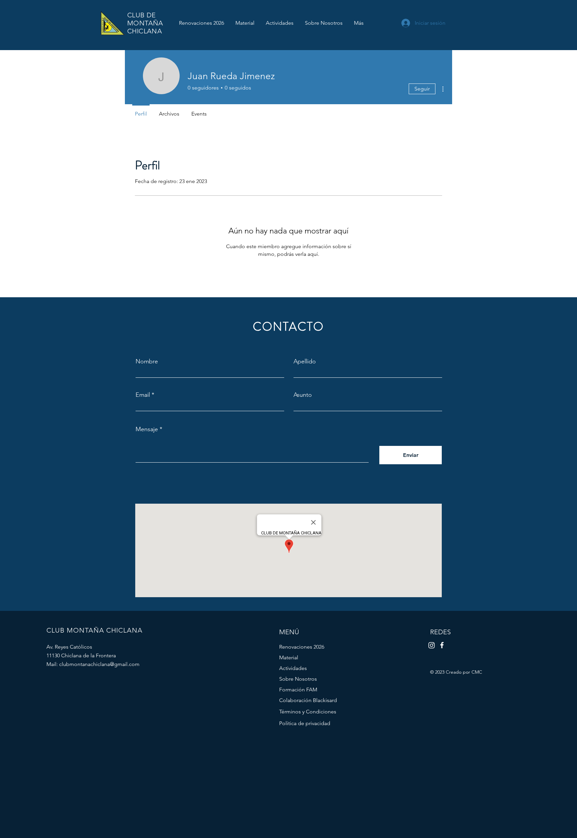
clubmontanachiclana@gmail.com (99, 664)
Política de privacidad (304, 723)
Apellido (305, 361)
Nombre (147, 361)
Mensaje (147, 429)
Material (288, 657)
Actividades (293, 668)
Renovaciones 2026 (301, 647)
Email (143, 395)
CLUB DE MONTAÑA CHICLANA (145, 23)
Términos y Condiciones (307, 711)
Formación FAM (298, 689)
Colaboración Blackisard (308, 700)
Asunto (303, 395)
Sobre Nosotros (298, 679)
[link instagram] (431, 645)
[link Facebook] (442, 645)
